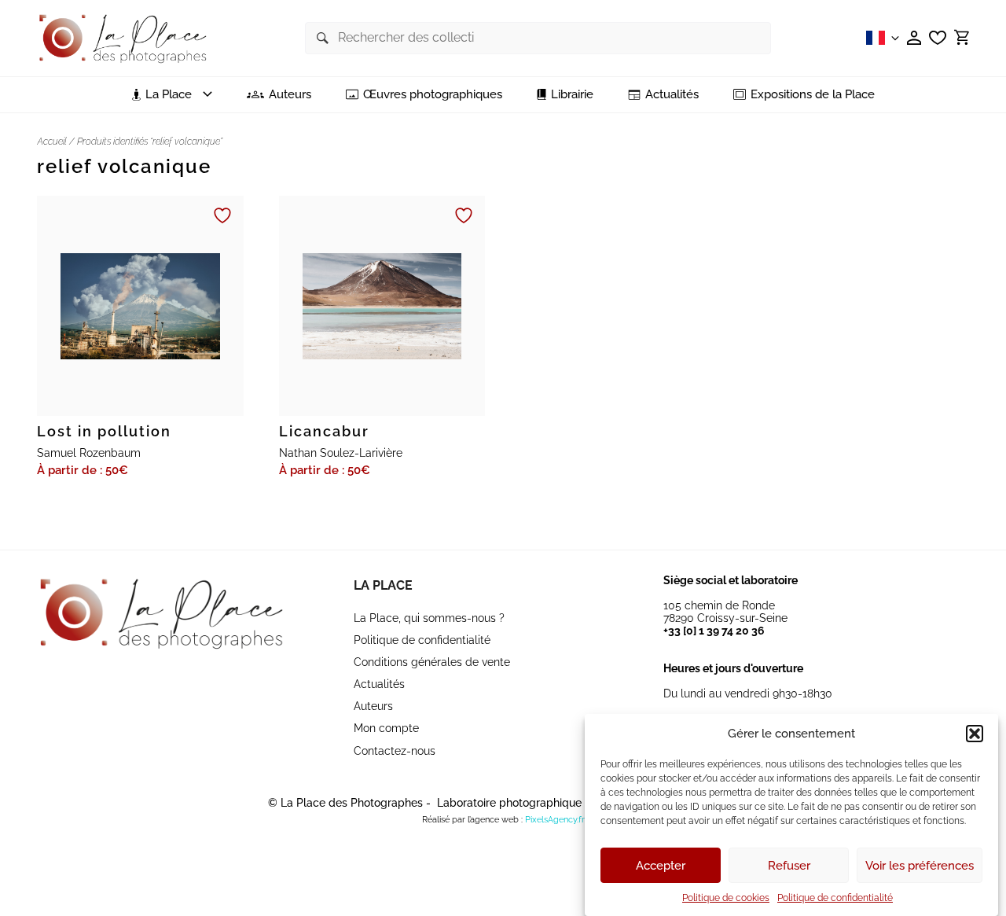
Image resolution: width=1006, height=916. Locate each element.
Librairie (572, 94)
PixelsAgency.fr (555, 820)
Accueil (52, 141)
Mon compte (386, 728)
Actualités (672, 94)
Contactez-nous (394, 751)
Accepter (660, 866)
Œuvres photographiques (432, 94)
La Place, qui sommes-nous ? (429, 618)
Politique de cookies (725, 897)
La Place (383, 585)
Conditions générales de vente (432, 662)
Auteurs (290, 94)
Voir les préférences (919, 866)
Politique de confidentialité (835, 897)
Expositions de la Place (813, 94)
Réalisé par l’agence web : (472, 820)
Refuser (789, 866)
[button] (974, 733)
